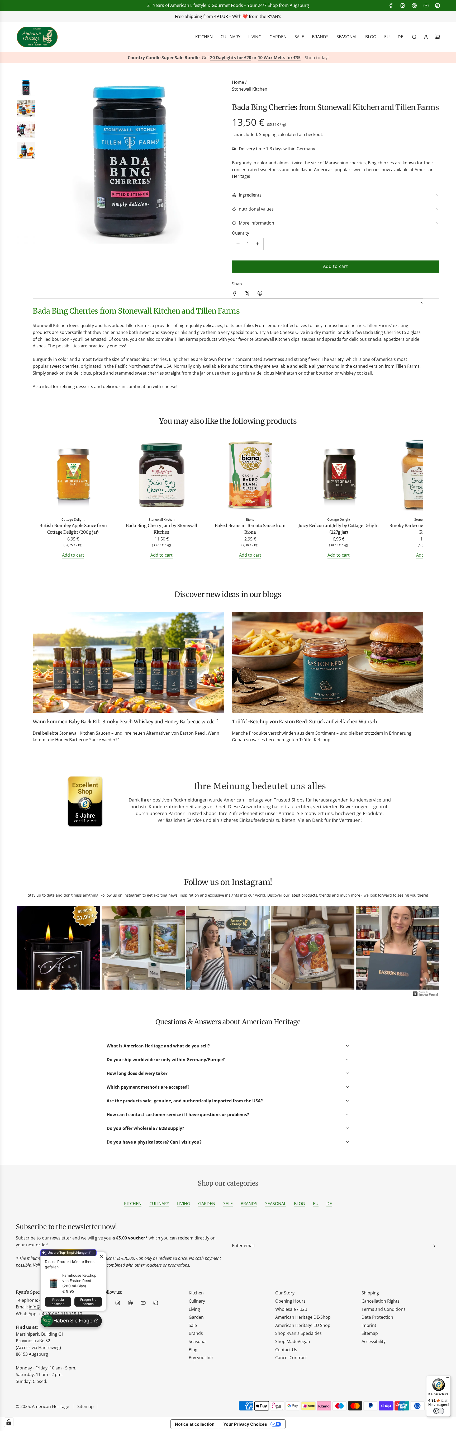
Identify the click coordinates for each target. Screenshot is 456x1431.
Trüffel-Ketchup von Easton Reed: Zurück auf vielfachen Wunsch (304, 722)
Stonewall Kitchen (249, 89)
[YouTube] (426, 5)
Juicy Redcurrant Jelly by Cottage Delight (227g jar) (338, 529)
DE (329, 1203)
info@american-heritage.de (235, 16)
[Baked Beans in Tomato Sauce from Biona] (250, 476)
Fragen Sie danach (88, 1302)
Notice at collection (195, 1424)
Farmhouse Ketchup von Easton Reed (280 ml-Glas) (79, 1280)
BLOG (299, 1203)
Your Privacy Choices (245, 1424)
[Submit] (434, 1246)
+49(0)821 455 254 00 (169, 16)
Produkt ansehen (58, 1302)
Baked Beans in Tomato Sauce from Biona (250, 529)
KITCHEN (132, 1203)
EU (316, 1203)
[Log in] (426, 37)
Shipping (268, 134)
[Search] (414, 37)
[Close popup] (101, 1257)
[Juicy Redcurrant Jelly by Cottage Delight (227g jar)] (338, 476)
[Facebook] (391, 5)
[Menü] (447, 1379)
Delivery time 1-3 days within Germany (277, 149)
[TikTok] (437, 5)
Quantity (240, 233)
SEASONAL (275, 1203)
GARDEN (206, 1203)
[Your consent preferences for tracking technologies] (8, 1422)
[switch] (438, 1411)
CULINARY (159, 1203)
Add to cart (73, 555)
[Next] (431, 948)
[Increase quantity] (257, 244)
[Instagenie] (425, 996)
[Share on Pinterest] (260, 294)
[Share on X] (247, 294)
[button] (46, 161)
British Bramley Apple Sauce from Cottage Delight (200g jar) (73, 529)
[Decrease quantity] (238, 244)
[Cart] (437, 37)
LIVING (183, 1203)
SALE (228, 1203)
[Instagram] (402, 5)
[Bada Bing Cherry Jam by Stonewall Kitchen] (161, 476)
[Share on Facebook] (234, 294)
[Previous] (25, 948)
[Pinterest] (414, 5)
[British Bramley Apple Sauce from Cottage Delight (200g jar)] (73, 476)
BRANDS (249, 1203)
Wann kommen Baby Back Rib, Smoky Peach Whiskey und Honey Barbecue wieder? (125, 722)
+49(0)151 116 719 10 (309, 16)
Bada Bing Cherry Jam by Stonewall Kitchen (161, 529)
